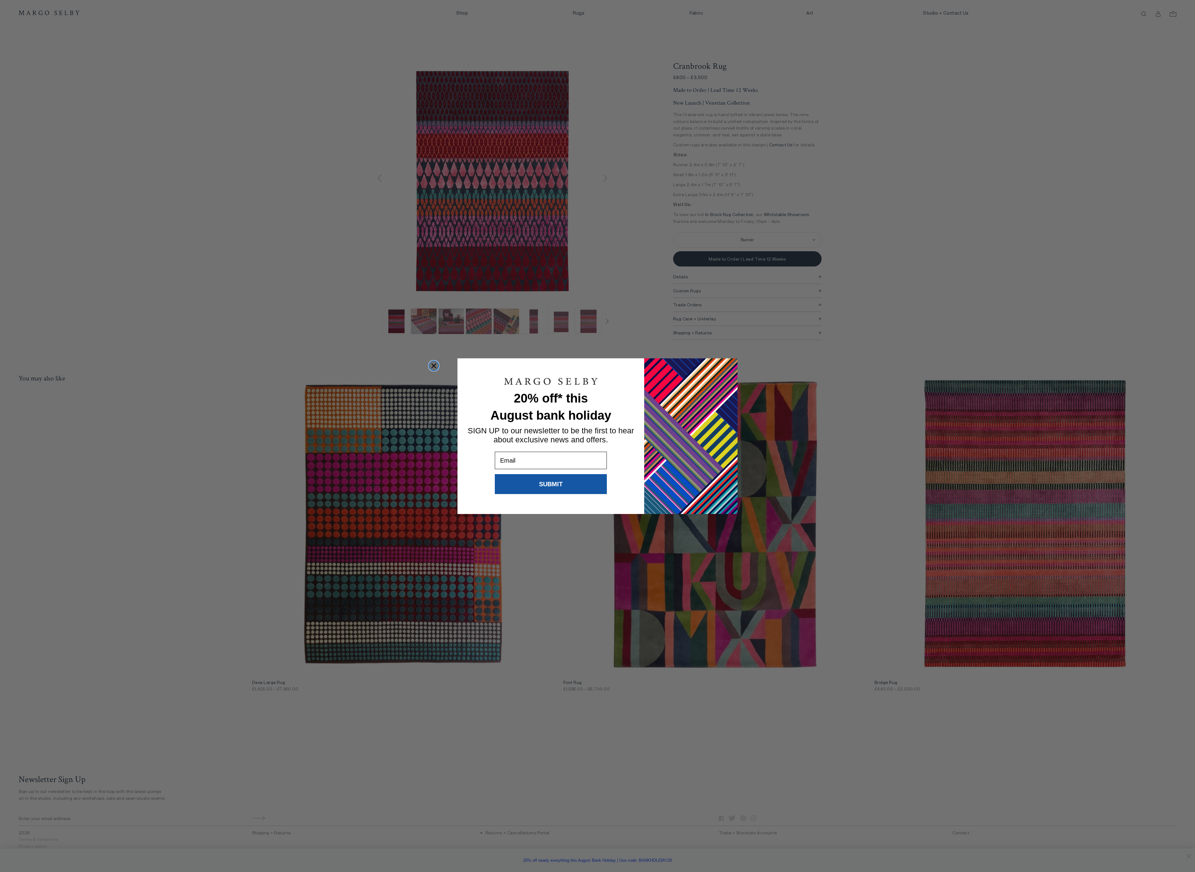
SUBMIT (551, 484)
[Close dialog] (434, 366)
